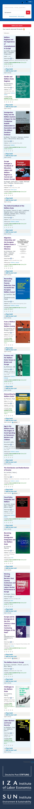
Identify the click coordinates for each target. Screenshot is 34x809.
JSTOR (12, 557)
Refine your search (17, 25)
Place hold (9, 69)
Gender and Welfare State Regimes (9, 79)
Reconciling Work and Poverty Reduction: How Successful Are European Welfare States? (9, 285)
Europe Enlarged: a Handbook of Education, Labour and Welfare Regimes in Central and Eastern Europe (9, 170)
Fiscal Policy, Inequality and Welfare (9, 499)
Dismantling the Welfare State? (9, 395)
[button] (26, 1)
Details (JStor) (14, 189)
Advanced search (13, 16)
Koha (32, 762)
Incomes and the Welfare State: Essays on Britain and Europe (9, 359)
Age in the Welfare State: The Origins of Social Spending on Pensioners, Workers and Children (9, 433)
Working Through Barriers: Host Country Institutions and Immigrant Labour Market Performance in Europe (9, 583)
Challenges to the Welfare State (9, 689)
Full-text (12, 646)
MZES (12, 600)
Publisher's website (15, 221)
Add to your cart (11, 71)
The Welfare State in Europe (14, 662)
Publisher (13, 145)
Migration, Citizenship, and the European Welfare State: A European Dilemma (9, 243)
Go (28, 12)
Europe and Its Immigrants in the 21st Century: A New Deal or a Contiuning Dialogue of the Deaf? (9, 624)
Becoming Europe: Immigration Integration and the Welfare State (9, 538)
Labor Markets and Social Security (9, 723)
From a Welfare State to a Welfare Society (9, 324)
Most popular (21, 16)
